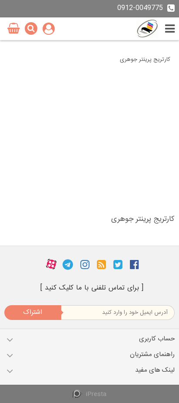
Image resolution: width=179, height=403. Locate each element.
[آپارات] (51, 264)
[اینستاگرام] (85, 264)
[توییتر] (118, 264)
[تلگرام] (68, 264)
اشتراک (32, 312)
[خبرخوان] (101, 264)
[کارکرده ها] (147, 28)
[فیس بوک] (134, 264)
